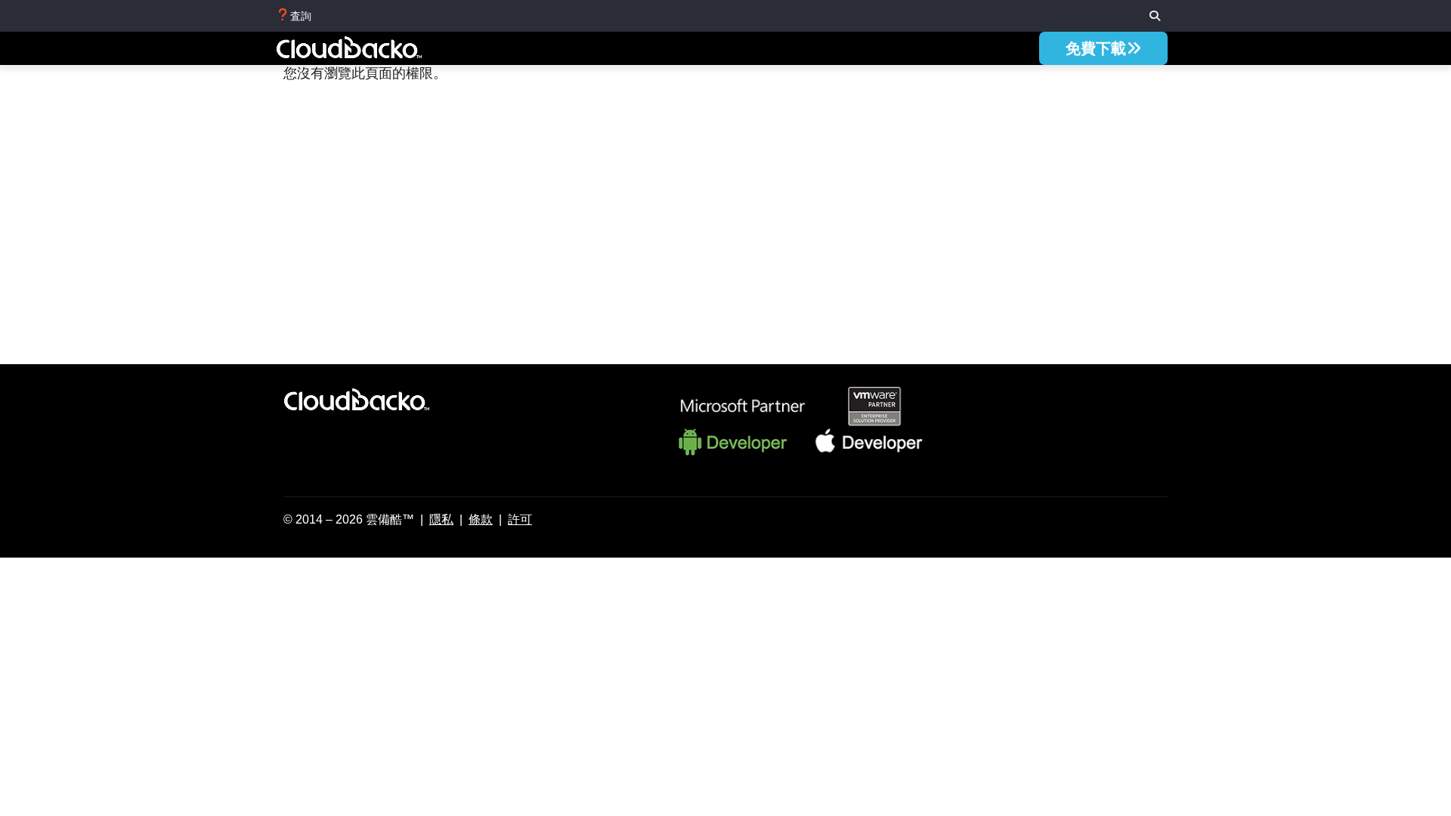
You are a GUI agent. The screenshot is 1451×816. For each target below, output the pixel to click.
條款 (481, 519)
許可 (520, 519)
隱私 (441, 519)
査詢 (300, 16)
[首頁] (366, 50)
